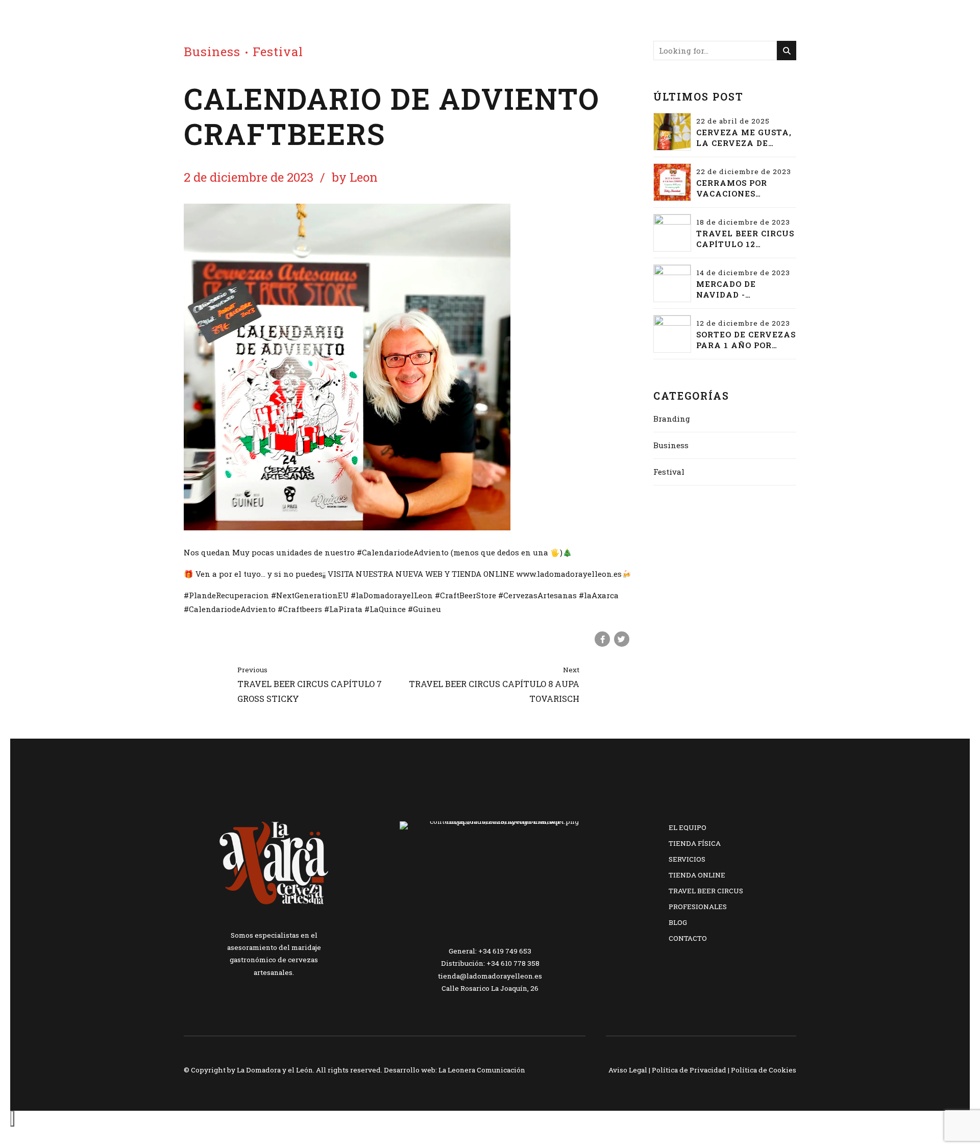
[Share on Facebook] (602, 639)
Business (212, 51)
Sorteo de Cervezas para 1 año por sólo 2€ (746, 340)
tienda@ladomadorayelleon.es (490, 976)
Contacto (688, 938)
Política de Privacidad (689, 1069)
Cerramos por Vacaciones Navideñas (731, 188)
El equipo (687, 827)
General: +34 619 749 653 (490, 951)
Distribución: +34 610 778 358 (490, 963)
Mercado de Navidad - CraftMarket (731, 289)
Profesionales (698, 906)
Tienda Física (695, 843)
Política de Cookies (763, 1069)
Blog (678, 922)
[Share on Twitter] (621, 639)
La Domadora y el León (275, 1069)
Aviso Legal (627, 1069)
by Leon (355, 177)
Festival (278, 51)
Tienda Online (697, 875)
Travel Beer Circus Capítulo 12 (745, 238)
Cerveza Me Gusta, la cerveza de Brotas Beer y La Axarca (744, 138)
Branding (671, 418)
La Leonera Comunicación (481, 1069)
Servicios (687, 859)
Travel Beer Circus (706, 890)
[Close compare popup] (12, 1119)
